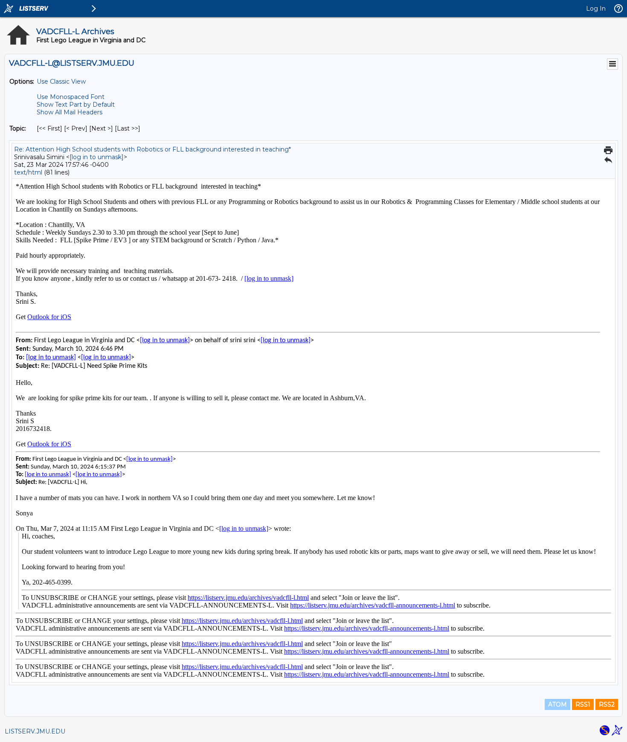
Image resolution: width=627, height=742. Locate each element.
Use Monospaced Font (70, 97)
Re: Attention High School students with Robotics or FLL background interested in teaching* (152, 149)
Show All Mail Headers (69, 112)
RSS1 (582, 704)
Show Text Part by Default (76, 104)
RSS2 (607, 704)
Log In (596, 8)
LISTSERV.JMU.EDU (35, 731)
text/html (28, 172)
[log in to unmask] (97, 157)
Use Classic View (61, 81)
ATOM (557, 704)
